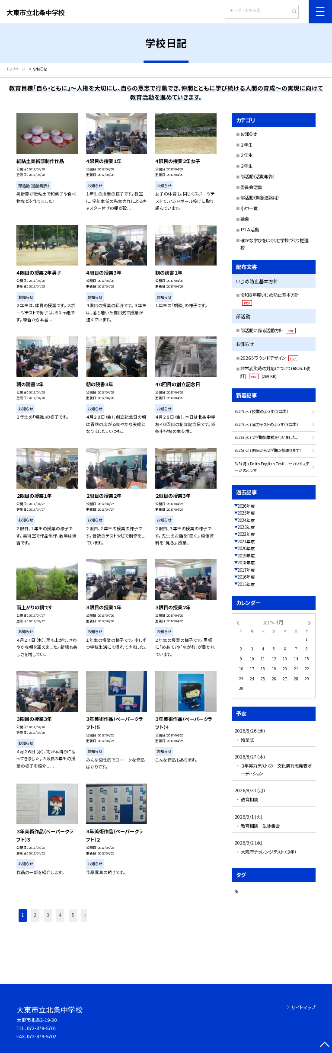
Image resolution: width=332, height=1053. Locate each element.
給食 (244, 218)
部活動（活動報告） (257, 176)
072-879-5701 (41, 1027)
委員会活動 (251, 187)
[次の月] (309, 622)
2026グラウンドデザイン (268, 358)
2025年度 (246, 513)
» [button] (85, 915)
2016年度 (246, 577)
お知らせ (248, 134)
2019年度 (246, 556)
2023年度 (246, 527)
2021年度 (246, 541)
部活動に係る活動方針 (267, 330)
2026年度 (246, 506)
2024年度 (246, 520)
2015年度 (246, 584)
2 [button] (35, 915)
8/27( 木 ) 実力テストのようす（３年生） (267, 424)
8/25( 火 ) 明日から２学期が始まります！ (268, 450)
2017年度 (246, 570)
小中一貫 (249, 208)
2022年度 (246, 534)
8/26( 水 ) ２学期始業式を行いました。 (266, 437)
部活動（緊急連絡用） (259, 197)
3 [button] (48, 915)
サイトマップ (303, 1007)
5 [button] (73, 915)
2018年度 (246, 563)
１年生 (246, 144)
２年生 (246, 155)
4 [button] (60, 915)
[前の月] (237, 622)
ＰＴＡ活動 (249, 229)
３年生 (246, 166)
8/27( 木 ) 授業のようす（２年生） (262, 411)
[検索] (291, 12)
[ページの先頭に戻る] (324, 1045)
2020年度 (246, 548)
